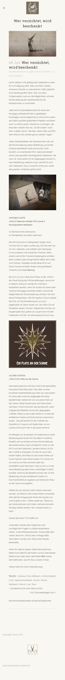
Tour (34, 584)
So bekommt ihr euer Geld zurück (26, 588)
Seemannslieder (23, 580)
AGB (4, 666)
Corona (21, 576)
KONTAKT (25, 666)
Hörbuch (36, 576)
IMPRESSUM (14, 666)
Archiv (39, 71)
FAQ (28, 576)
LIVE (11, 580)
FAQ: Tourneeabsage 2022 (42, 592)
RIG (48, 71)
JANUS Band (49, 576)
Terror (36, 580)
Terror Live (25, 584)
